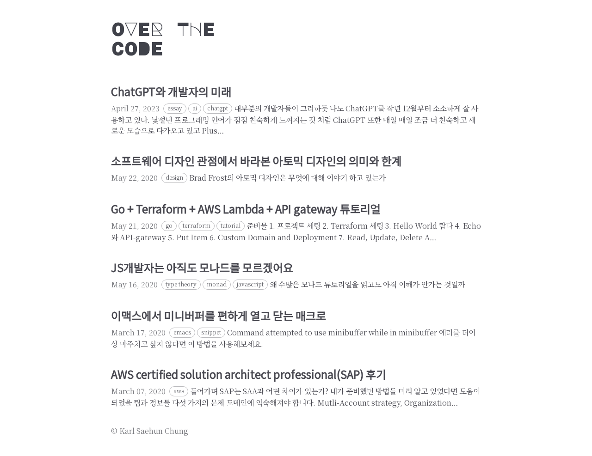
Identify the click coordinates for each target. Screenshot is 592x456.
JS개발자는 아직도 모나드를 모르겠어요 (202, 267)
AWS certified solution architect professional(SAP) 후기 (248, 374)
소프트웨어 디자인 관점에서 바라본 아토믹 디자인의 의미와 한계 (256, 160)
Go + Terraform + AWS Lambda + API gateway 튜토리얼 (246, 209)
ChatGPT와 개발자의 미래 (171, 91)
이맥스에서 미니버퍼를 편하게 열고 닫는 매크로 (218, 315)
